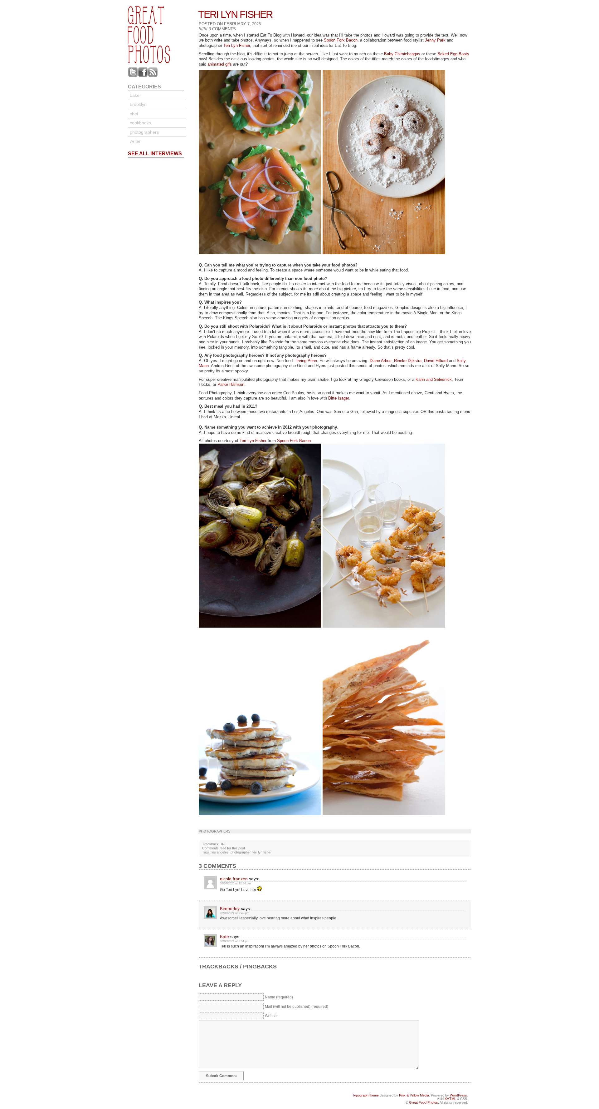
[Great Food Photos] (158, 65)
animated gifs (219, 64)
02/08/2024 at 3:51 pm (234, 941)
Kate (224, 936)
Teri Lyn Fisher (235, 14)
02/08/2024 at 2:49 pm (234, 913)
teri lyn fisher (262, 852)
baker (135, 95)
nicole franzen (234, 878)
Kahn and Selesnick (434, 379)
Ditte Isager (338, 398)
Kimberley (230, 908)
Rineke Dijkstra (407, 360)
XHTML (450, 1099)
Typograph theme (365, 1095)
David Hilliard (436, 360)
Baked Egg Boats (453, 54)
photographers (144, 132)
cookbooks (140, 122)
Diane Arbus (381, 360)
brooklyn (138, 104)
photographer (241, 852)
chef (134, 113)
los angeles (220, 852)
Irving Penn (306, 360)
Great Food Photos (423, 1102)
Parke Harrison (230, 384)
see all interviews (155, 153)
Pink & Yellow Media (414, 1095)
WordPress (458, 1095)
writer (135, 141)
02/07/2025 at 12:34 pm (235, 883)
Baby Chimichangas (402, 54)
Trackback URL (214, 844)
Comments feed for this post (223, 848)
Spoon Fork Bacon (341, 40)
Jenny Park (435, 40)
